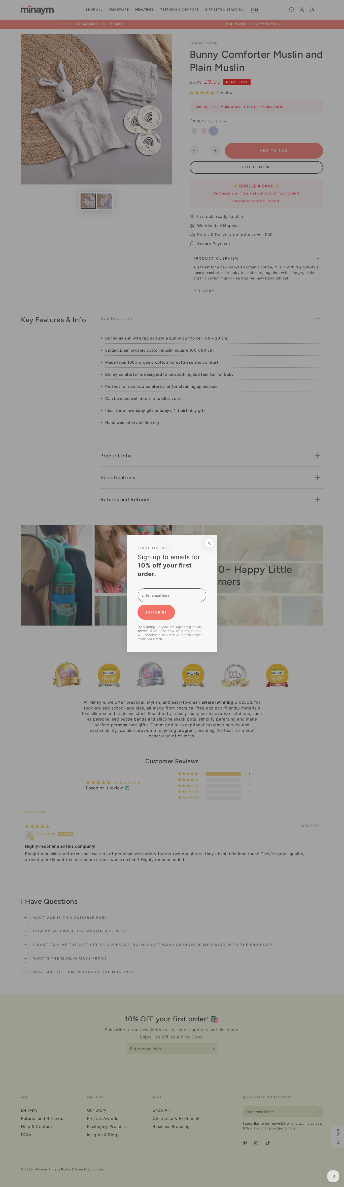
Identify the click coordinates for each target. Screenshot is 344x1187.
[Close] (254, 543)
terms (97, 631)
